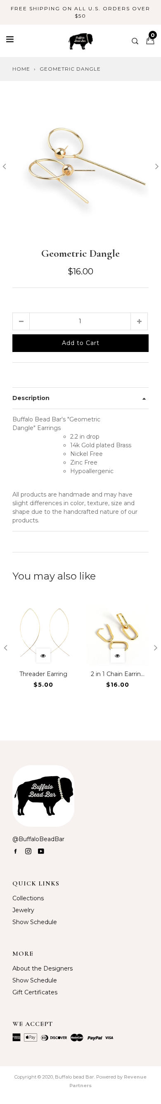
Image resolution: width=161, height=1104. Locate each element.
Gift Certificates (34, 992)
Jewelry (23, 910)
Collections (28, 898)
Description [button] (31, 398)
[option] (80, 165)
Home (21, 69)
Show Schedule (34, 922)
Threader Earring (43, 674)
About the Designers (42, 968)
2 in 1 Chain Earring (118, 674)
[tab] (80, 398)
